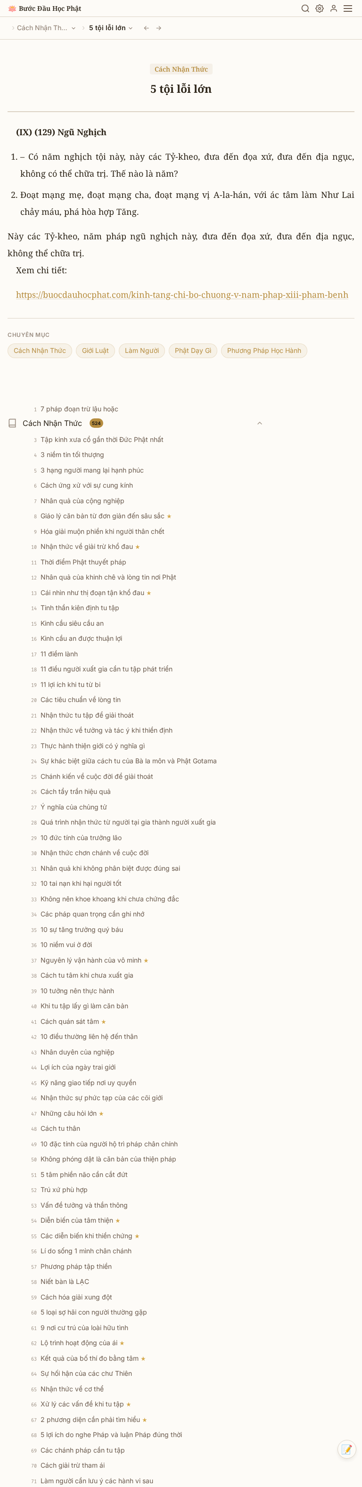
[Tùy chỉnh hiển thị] (319, 8)
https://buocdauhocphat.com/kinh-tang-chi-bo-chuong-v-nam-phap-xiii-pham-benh (182, 294)
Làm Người (142, 350)
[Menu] (347, 8)
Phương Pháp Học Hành (264, 350)
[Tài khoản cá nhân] (333, 8)
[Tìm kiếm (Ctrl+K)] (305, 8)
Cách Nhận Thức (43, 28)
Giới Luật (95, 350)
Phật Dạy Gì (193, 350)
